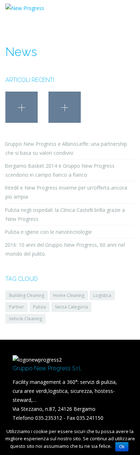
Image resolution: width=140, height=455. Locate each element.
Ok (122, 446)
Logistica (102, 295)
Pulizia (39, 307)
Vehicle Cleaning (25, 319)
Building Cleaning (26, 295)
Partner (16, 307)
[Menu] (129, 12)
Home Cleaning (68, 295)
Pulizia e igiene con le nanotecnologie (48, 231)
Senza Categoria (71, 307)
